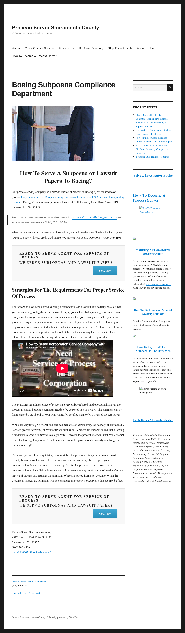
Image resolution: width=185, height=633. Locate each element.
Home (16, 48)
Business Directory (91, 48)
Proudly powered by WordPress (64, 617)
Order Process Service (39, 48)
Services (64, 48)
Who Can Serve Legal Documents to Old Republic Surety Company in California (153, 149)
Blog (153, 48)
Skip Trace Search (120, 48)
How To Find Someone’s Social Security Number (153, 312)
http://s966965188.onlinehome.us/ (31, 552)
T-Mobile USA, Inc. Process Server (152, 156)
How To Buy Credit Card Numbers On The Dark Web (153, 349)
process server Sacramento (158, 283)
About (141, 48)
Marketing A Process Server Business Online (153, 252)
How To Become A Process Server (34, 56)
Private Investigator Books (153, 175)
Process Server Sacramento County (55, 27)
